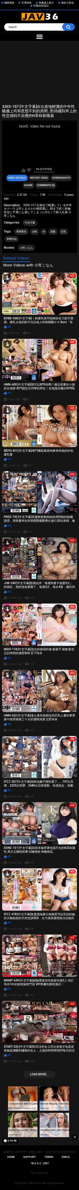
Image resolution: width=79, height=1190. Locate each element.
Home (11, 1156)
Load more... (39, 1074)
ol (44, 231)
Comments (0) (46, 185)
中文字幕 (30, 222)
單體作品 (12, 238)
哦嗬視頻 (9, 2)
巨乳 (63, 231)
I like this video (23, 170)
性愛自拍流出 (41, 5)
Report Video (39, 177)
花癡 (53, 231)
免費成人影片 (46, 2)
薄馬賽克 (21, 231)
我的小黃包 (67, 2)
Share (28, 185)
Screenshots (61, 177)
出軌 (34, 231)
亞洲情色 (26, 2)
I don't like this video (29, 170)
